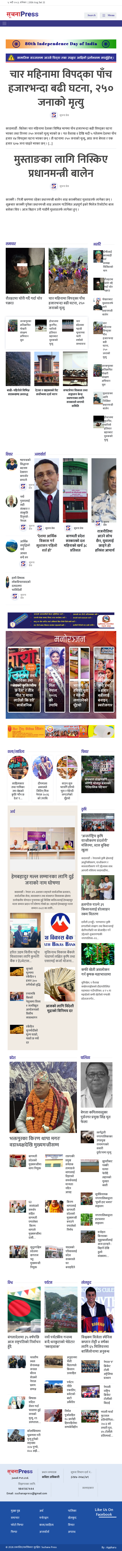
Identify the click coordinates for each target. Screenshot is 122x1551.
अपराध (71, 1531)
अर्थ (12, 812)
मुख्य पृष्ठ (15, 1510)
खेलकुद (86, 1283)
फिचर (84, 752)
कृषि (84, 809)
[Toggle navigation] (4, 23)
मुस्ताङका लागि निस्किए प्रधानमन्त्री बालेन (61, 167)
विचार (9, 454)
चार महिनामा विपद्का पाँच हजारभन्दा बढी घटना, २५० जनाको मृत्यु (61, 89)
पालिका (85, 1058)
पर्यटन (48, 1283)
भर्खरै (97, 244)
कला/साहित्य (16, 752)
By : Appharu (109, 1547)
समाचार (11, 244)
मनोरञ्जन (43, 1517)
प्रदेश (13, 1058)
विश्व (10, 1283)
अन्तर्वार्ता (40, 454)
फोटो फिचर (17, 1524)
